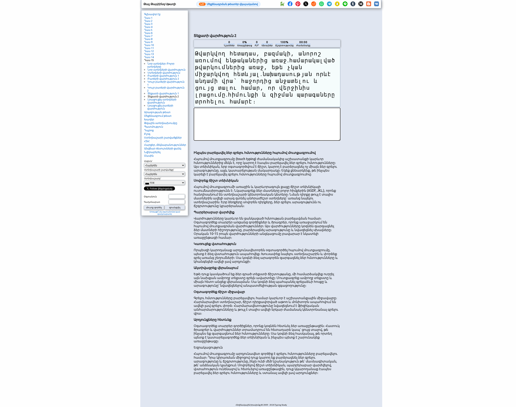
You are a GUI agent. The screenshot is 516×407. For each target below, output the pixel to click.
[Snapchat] (337, 4)
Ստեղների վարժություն (164, 72)
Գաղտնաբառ (152, 202)
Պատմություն (153, 126)
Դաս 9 (148, 42)
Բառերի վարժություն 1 (163, 75)
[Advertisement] (267, 20)
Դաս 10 (149, 45)
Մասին (149, 155)
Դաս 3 (148, 23)
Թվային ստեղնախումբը (160, 123)
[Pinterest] (297, 4)
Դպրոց (149, 130)
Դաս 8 (148, 38)
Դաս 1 (148, 17)
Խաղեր (149, 119)
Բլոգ (147, 133)
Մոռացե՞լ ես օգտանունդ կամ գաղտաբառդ (165, 213)
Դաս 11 (149, 48)
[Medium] (360, 4)
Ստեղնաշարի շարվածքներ (163, 137)
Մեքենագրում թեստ (158, 115)
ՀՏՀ (147, 141)
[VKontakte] (376, 4)
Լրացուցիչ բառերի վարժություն (160, 107)
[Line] (345, 4)
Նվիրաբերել (152, 152)
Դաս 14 (149, 57)
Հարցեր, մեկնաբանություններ (165, 144)
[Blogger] (368, 4)
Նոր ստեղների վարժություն (166, 69)
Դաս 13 (149, 54)
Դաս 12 (149, 51)
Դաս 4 (148, 26)
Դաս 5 (148, 29)
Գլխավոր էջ (152, 14)
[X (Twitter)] (305, 4)
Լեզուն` (148, 161)
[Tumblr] (353, 4)
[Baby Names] (282, 4)
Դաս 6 (148, 32)
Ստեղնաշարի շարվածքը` (159, 170)
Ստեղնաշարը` (152, 178)
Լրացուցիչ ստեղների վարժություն (161, 101)
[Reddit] (313, 4)
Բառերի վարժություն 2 (163, 78)
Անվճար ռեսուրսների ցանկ (162, 148)
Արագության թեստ (157, 112)
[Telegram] (329, 4)
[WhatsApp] (321, 4)
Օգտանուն (150, 196)
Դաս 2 (148, 20)
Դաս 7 (148, 35)
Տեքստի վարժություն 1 (163, 93)
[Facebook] (290, 4)
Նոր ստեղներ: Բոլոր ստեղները (160, 65)
